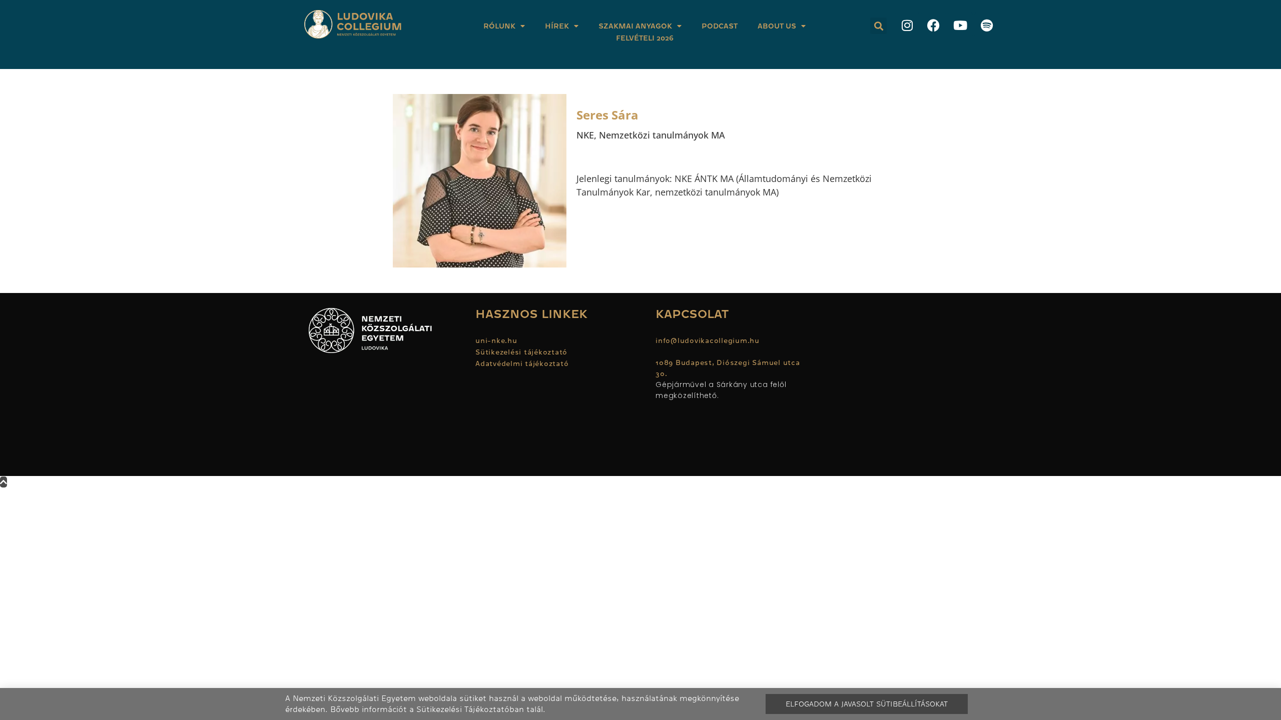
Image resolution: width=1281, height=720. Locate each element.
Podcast (720, 26)
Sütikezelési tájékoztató (521, 352)
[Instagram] (907, 25)
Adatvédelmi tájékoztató (521, 363)
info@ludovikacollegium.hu (709, 340)
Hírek (557, 26)
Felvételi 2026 (645, 38)
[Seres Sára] (479, 181)
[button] (878, 26)
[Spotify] (986, 25)
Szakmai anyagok (635, 26)
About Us (777, 26)
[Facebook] (933, 25)
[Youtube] (960, 25)
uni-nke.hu (496, 340)
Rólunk (499, 26)
